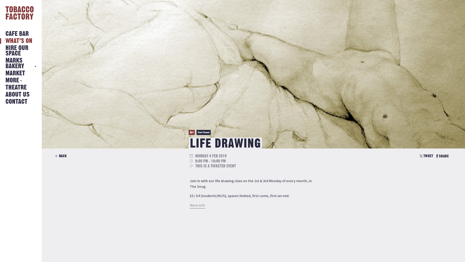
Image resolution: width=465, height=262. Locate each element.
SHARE (444, 156)
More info (197, 205)
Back (63, 156)
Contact (16, 102)
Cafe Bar (17, 34)
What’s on (18, 41)
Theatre (16, 87)
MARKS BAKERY (14, 63)
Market (15, 73)
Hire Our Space (16, 50)
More (12, 80)
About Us (17, 95)
